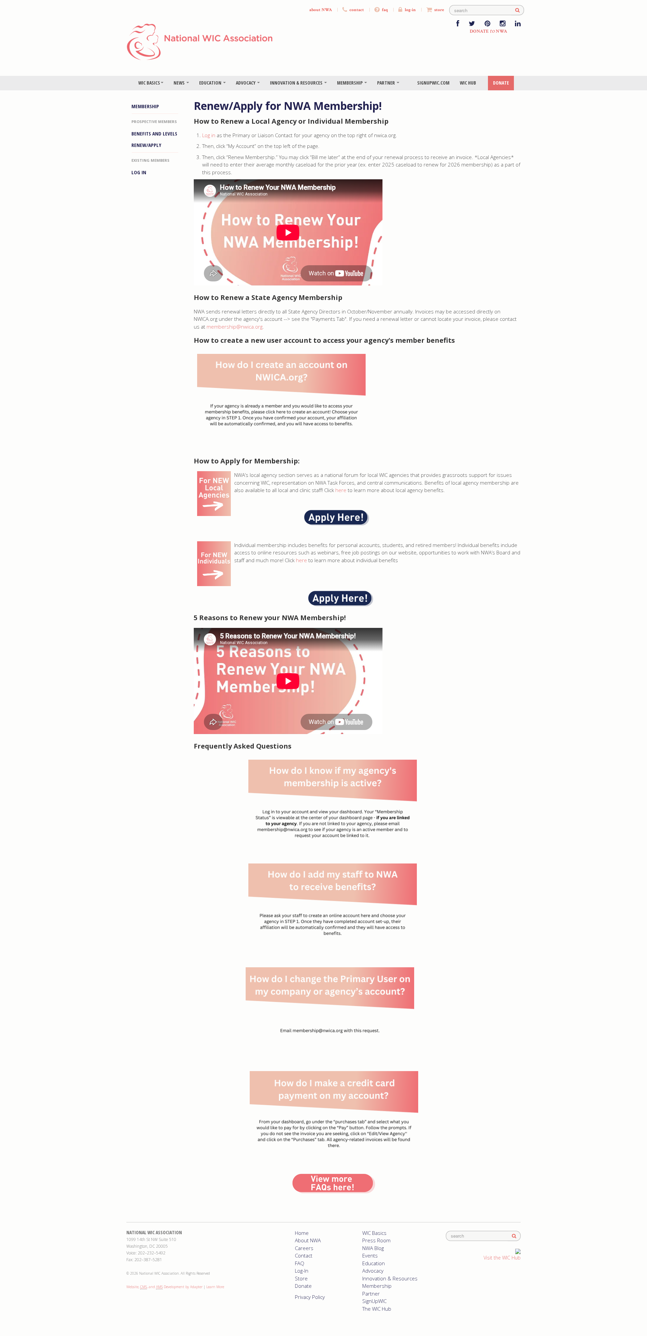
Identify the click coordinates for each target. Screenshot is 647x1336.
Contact (303, 1255)
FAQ (299, 1263)
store (438, 10)
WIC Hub (468, 83)
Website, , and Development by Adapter (164, 1286)
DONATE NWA (488, 31)
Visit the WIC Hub (502, 1257)
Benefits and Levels (154, 133)
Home (302, 1232)
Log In (138, 172)
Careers (304, 1248)
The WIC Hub (376, 1308)
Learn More (215, 1286)
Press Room (376, 1240)
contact (356, 10)
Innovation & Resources (297, 83)
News (180, 83)
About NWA (308, 1240)
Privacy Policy (310, 1297)
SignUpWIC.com (433, 83)
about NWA (320, 10)
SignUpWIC (374, 1301)
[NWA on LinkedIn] (518, 24)
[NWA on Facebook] (457, 24)
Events (370, 1255)
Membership (350, 83)
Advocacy (246, 83)
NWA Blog (373, 1248)
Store (301, 1278)
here (341, 490)
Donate (501, 83)
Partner (386, 83)
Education (210, 83)
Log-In (301, 1270)
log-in (410, 10)
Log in (208, 135)
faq (384, 10)
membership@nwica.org (235, 326)
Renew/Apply (146, 145)
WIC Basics (149, 83)
